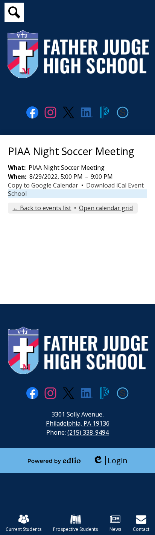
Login (110, 460)
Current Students (23, 529)
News (115, 529)
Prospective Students (75, 529)
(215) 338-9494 (88, 432)
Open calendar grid (106, 208)
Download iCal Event (115, 185)
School (17, 193)
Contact (141, 529)
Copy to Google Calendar (43, 185)
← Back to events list (41, 208)
